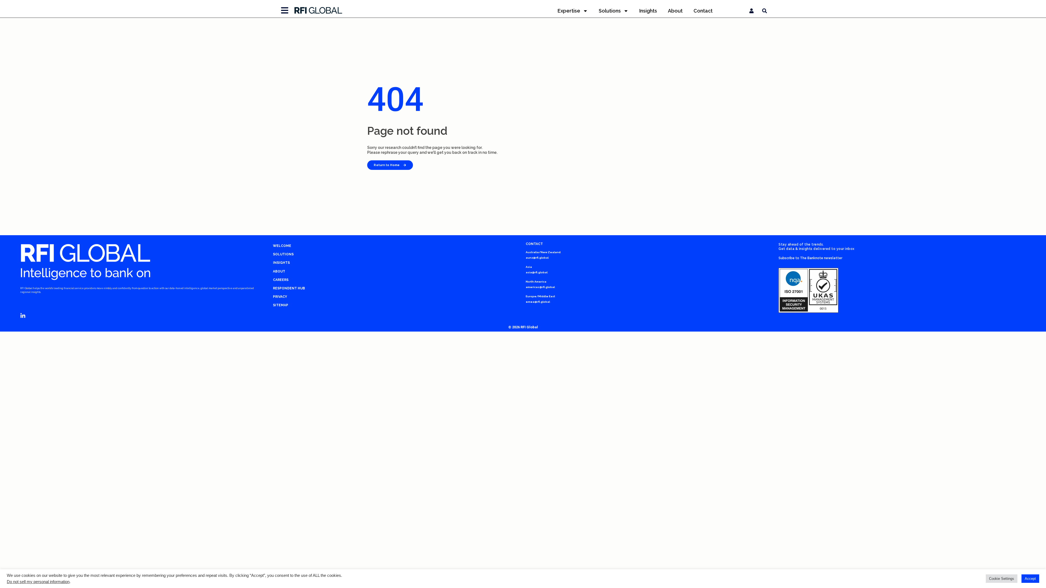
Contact (703, 11)
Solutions (610, 11)
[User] (751, 10)
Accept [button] (1030, 579)
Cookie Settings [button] (1001, 579)
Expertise (569, 11)
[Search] (764, 10)
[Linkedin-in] (23, 315)
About (675, 11)
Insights (648, 11)
